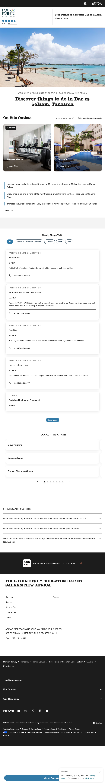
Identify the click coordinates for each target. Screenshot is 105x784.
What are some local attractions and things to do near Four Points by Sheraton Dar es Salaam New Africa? (49, 540)
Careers (25, 729)
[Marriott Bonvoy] (96, 3)
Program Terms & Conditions (55, 729)
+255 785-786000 (22, 348)
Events (8, 617)
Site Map (76, 732)
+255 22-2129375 (22, 276)
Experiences (10, 612)
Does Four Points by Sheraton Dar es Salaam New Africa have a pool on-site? (41, 528)
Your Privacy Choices (15, 732)
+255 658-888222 (22, 383)
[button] (85, 3)
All (10, 242)
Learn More (14, 166)
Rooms (8, 602)
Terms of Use (36, 729)
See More (8, 210)
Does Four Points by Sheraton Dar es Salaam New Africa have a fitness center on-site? (45, 518)
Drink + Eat (10, 607)
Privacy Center (74, 729)
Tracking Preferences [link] (11, 729)
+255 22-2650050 (22, 313)
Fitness (50, 242)
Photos (55, 597)
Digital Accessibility (34, 732)
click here (89, 778)
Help (5, 736)
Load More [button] (52, 420)
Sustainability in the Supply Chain (57, 732)
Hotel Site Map (88, 732)
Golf (60, 242)
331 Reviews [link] (12, 24)
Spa (69, 242)
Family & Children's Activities (29, 242)
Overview (9, 597)
